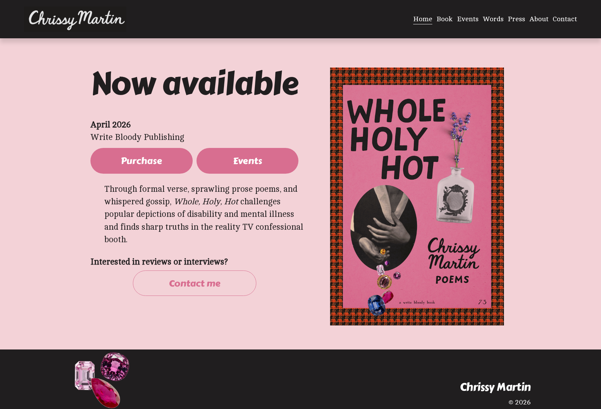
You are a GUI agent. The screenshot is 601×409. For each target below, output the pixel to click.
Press (516, 19)
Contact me (195, 283)
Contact (565, 19)
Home (422, 19)
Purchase (141, 161)
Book (444, 19)
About (538, 19)
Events (468, 19)
